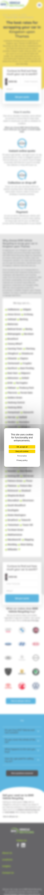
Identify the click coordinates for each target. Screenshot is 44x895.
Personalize (22, 456)
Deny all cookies (22, 451)
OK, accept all (22, 447)
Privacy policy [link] (22, 460)
